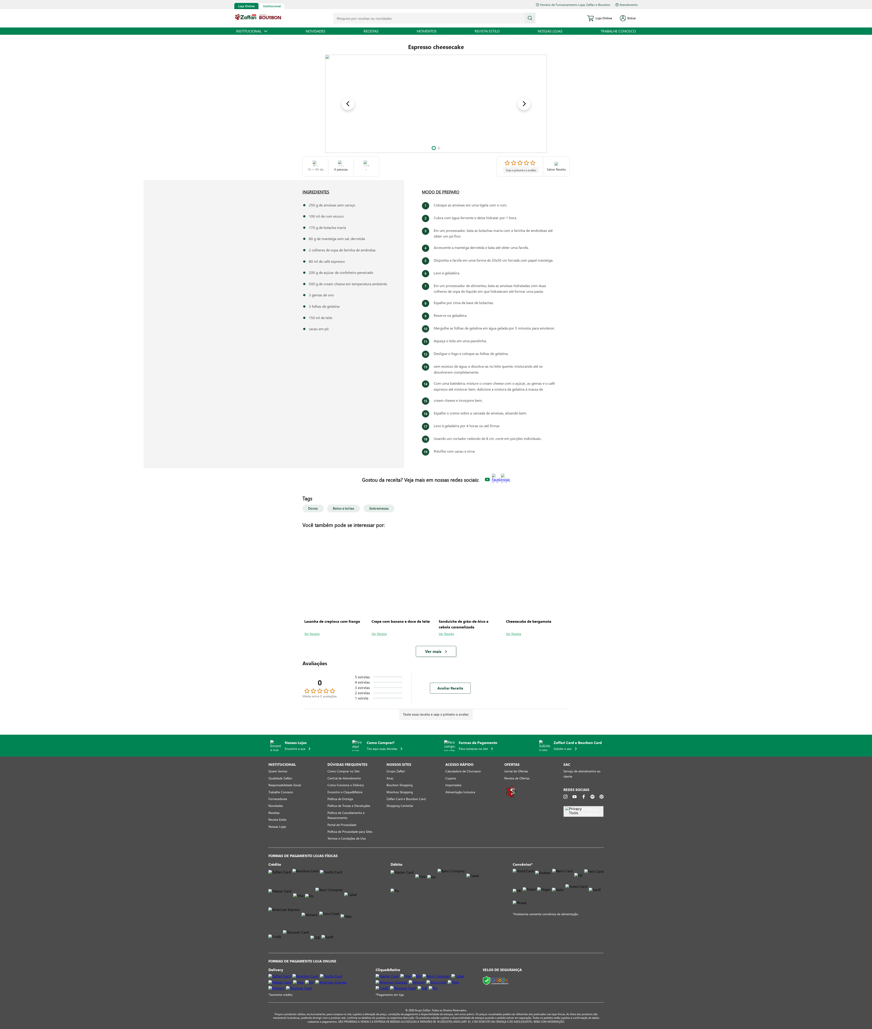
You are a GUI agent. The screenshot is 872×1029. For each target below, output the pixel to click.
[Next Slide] (524, 103)
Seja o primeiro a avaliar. (521, 170)
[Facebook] (584, 797)
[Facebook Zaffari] (496, 480)
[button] (434, 148)
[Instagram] (565, 797)
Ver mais (433, 651)
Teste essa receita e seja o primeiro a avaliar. (436, 714)
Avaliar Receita (450, 688)
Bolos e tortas (343, 508)
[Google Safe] (496, 981)
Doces (313, 508)
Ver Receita (312, 634)
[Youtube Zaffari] (487, 480)
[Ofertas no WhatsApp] (511, 797)
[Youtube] (574, 797)
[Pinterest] (602, 797)
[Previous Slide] (348, 103)
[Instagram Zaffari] (505, 480)
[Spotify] (592, 797)
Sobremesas (379, 508)
